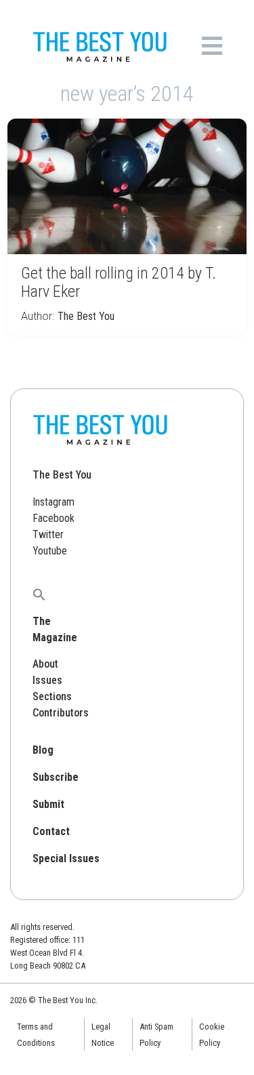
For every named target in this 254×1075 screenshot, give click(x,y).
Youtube (50, 550)
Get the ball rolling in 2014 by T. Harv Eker (118, 282)
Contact (51, 831)
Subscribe (56, 777)
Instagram (54, 501)
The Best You (86, 316)
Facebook (54, 518)
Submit (48, 804)
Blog (43, 750)
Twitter (48, 534)
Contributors (61, 712)
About (45, 663)
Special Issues (66, 858)
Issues (47, 680)
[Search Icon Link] (39, 594)
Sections (52, 696)
